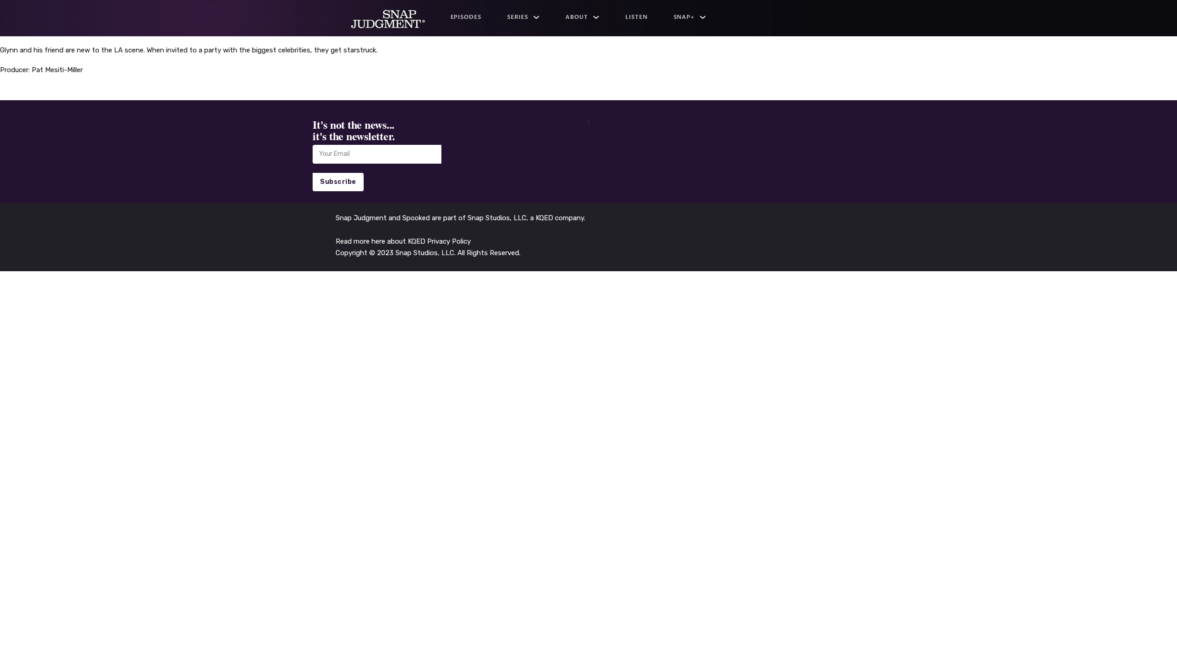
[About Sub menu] (596, 17)
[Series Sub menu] (536, 17)
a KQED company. (557, 218)
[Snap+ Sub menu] (702, 17)
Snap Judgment (362, 218)
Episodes (466, 17)
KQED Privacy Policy (439, 241)
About (577, 17)
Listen (636, 17)
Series (517, 17)
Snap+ (684, 17)
